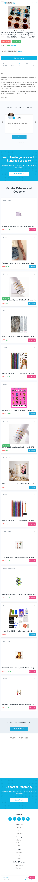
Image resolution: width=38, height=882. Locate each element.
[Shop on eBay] (19, 759)
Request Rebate (19, 58)
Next (36, 122)
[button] (34, 200)
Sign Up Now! (19, 174)
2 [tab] (16, 30)
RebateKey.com (19, 63)
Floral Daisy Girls (10, 50)
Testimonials (19, 852)
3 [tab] (18, 30)
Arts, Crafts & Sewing (8, 457)
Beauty (5, 237)
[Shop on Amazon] (19, 752)
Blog (19, 845)
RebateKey (6, 878)
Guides (19, 858)
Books (5, 384)
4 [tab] (20, 30)
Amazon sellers (19, 833)
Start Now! (19, 137)
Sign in (19, 830)
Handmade (20, 51)
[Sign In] (34, 3)
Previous (2, 122)
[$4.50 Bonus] (19, 287)
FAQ (19, 855)
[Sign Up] (36, 2)
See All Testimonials (20, 143)
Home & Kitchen (7, 200)
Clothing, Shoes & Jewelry (9, 274)
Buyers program (19, 865)
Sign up (19, 827)
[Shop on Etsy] (19, 766)
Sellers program (19, 868)
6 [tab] (23, 30)
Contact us (19, 843)
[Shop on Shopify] (19, 773)
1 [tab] (14, 30)
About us (19, 840)
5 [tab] (22, 30)
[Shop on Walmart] (19, 745)
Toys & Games (7, 605)
